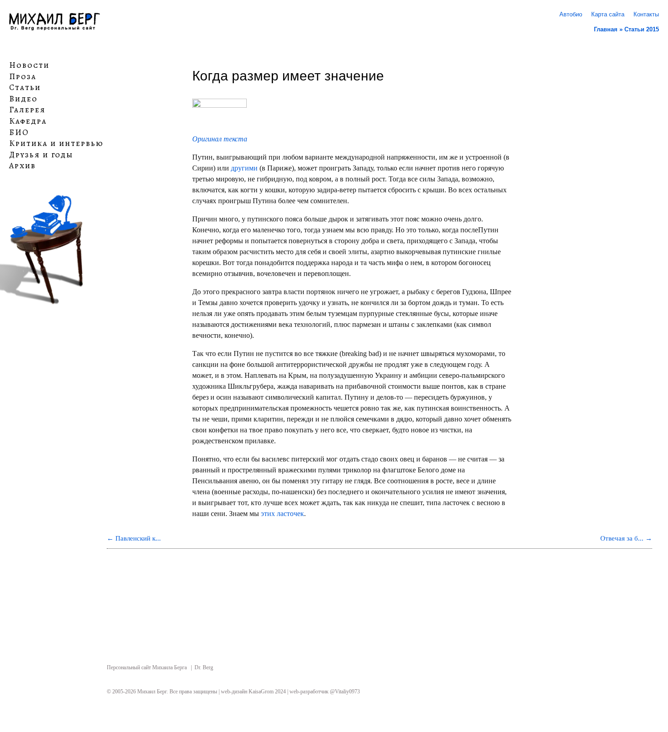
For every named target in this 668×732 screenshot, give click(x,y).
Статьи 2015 (641, 29)
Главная (606, 29)
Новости (29, 65)
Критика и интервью (56, 144)
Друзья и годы (41, 155)
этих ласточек (282, 513)
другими (244, 168)
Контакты (646, 14)
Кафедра (28, 121)
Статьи (25, 88)
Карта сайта (607, 14)
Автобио (570, 14)
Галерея (27, 110)
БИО (19, 132)
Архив (22, 166)
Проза (22, 76)
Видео (23, 99)
